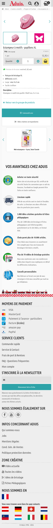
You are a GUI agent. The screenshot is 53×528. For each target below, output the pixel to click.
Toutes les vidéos (13, 471)
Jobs (4, 435)
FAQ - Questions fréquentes (15, 360)
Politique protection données (16, 452)
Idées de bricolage (14, 477)
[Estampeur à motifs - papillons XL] (27, 21)
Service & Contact (10, 349)
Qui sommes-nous (11, 430)
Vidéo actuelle (12, 466)
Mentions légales (10, 441)
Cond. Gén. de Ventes (12, 447)
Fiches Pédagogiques (15, 483)
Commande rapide (11, 343)
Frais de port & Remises (13, 355)
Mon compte (8, 366)
